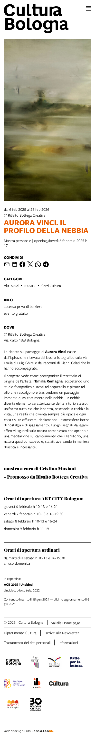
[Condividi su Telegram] (46, 264)
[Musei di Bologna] (35, 663)
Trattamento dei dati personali (27, 642)
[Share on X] (30, 264)
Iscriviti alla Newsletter (62, 632)
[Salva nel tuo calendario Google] (15, 264)
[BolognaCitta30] (36, 705)
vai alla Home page (65, 622)
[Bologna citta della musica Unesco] (14, 684)
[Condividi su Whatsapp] (38, 264)
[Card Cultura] (58, 684)
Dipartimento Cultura (20, 632)
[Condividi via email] (7, 264)
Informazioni (68, 642)
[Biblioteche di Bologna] (54, 662)
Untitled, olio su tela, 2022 (22, 584)
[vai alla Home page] (47, 18)
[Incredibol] (37, 684)
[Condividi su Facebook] (22, 264)
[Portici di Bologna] (13, 705)
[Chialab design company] (29, 727)
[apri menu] (88, 8)
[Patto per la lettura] (76, 663)
